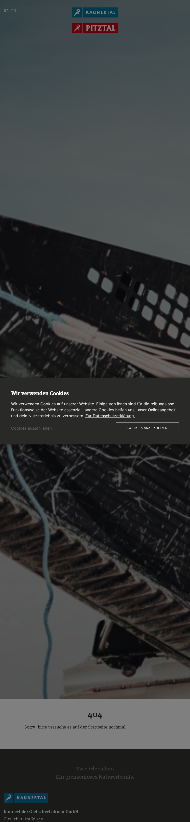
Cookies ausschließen (31, 428)
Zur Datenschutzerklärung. (110, 415)
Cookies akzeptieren (147, 428)
